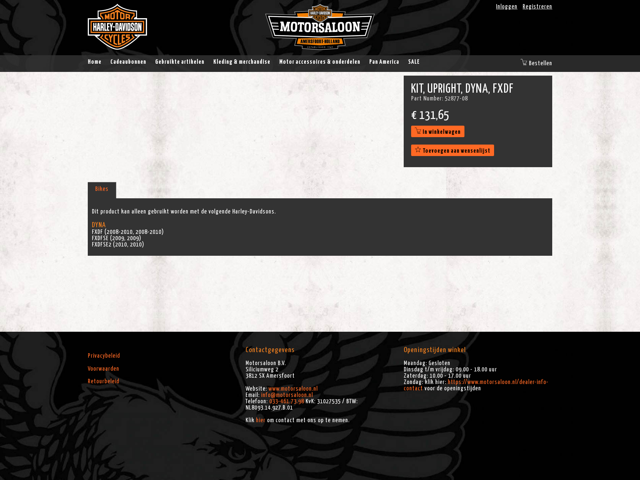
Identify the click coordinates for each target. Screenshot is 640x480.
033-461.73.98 (286, 401)
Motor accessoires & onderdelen (319, 62)
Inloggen (506, 7)
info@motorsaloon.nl (287, 395)
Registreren (537, 7)
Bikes (102, 189)
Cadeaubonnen (128, 62)
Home (94, 62)
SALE (414, 62)
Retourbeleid (103, 381)
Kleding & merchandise (241, 62)
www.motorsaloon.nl (293, 389)
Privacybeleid (104, 356)
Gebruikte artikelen (179, 62)
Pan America (384, 62)
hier (261, 420)
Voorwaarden (103, 369)
